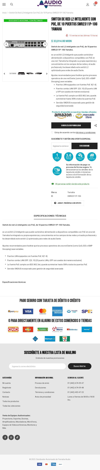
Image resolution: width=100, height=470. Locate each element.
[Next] (45, 44)
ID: (52, 196)
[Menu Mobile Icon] (4, 4)
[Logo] (50, 4)
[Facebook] (5, 437)
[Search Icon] (11, 4)
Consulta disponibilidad (71, 125)
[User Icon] (87, 4)
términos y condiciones (85, 132)
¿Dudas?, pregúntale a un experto (69, 203)
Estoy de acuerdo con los (65, 132)
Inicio (4, 13)
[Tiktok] (17, 437)
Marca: (54, 192)
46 (56, 184)
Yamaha (71, 192)
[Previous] (6, 44)
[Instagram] (11, 437)
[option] (25, 44)
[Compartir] (95, 125)
